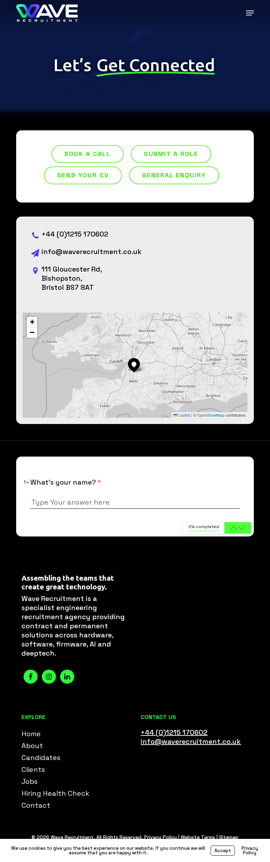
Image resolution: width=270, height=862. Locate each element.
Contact (35, 805)
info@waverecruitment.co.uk (91, 251)
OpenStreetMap (210, 415)
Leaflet (184, 415)
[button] (250, 12)
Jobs (29, 781)
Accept (222, 851)
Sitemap (228, 837)
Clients (33, 769)
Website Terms (198, 837)
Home (31, 733)
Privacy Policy (160, 837)
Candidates (40, 757)
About (32, 745)
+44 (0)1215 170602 (74, 234)
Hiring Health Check (55, 793)
